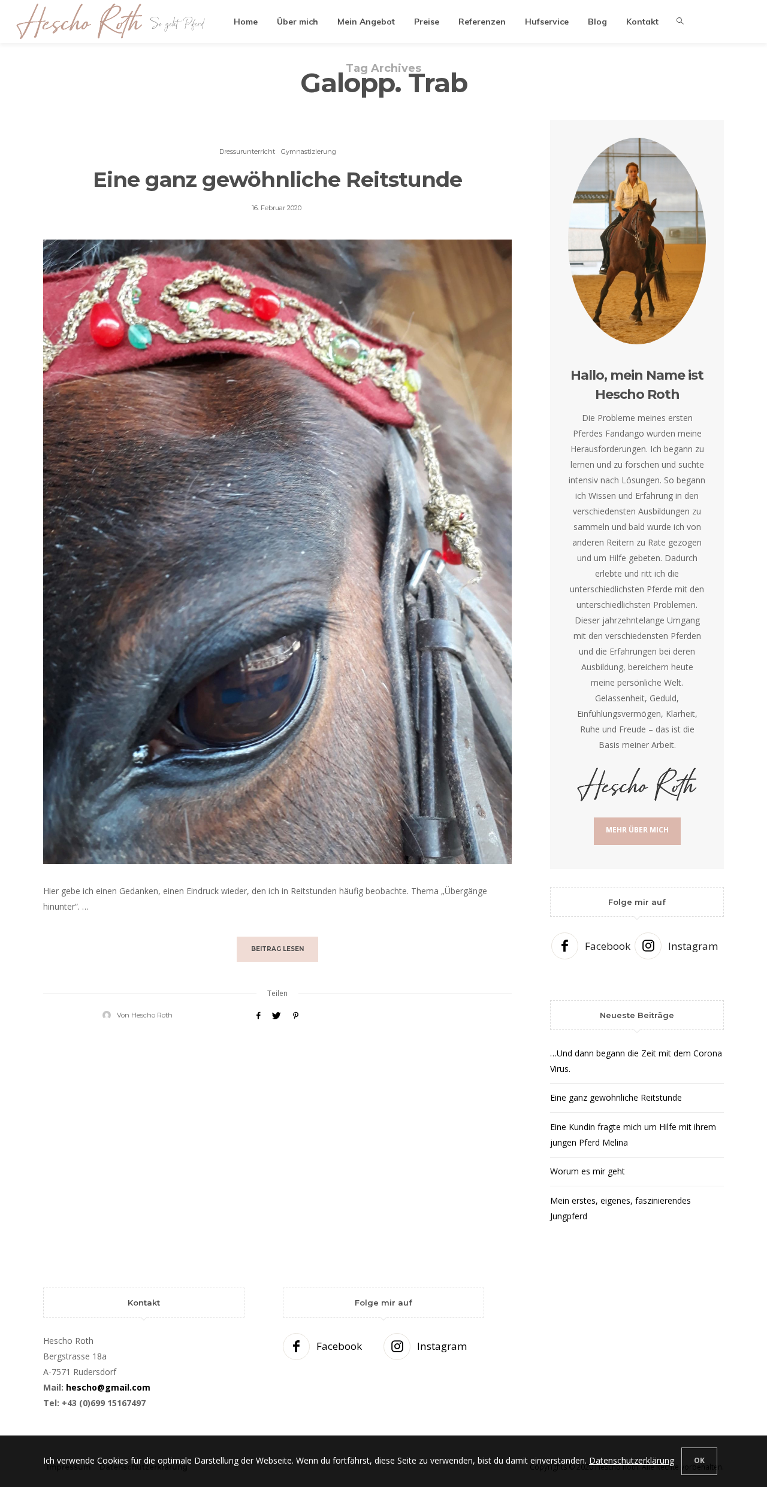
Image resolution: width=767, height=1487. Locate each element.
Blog (597, 21)
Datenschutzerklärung (631, 1460)
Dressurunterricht (247, 151)
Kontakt (642, 21)
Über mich (297, 21)
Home (246, 21)
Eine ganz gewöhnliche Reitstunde (277, 179)
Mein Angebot (366, 21)
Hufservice (547, 21)
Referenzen (482, 21)
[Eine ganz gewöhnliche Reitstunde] (277, 552)
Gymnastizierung (308, 151)
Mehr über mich (637, 830)
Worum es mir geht (587, 1171)
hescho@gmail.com (108, 1387)
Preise (426, 21)
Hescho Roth (152, 1015)
